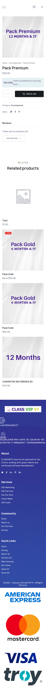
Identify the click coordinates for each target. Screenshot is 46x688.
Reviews (6, 123)
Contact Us (6, 558)
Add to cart (31, 94)
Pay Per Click (7, 495)
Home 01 (5, 569)
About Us (5, 554)
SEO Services (7, 491)
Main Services (7, 561)
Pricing (4, 550)
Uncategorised (15, 63)
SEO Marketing (8, 487)
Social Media (7, 498)
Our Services (7, 526)
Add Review (12, 138)
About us (5, 522)
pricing (4, 530)
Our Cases (5, 565)
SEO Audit (5, 502)
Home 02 (5, 573)
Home (4, 63)
